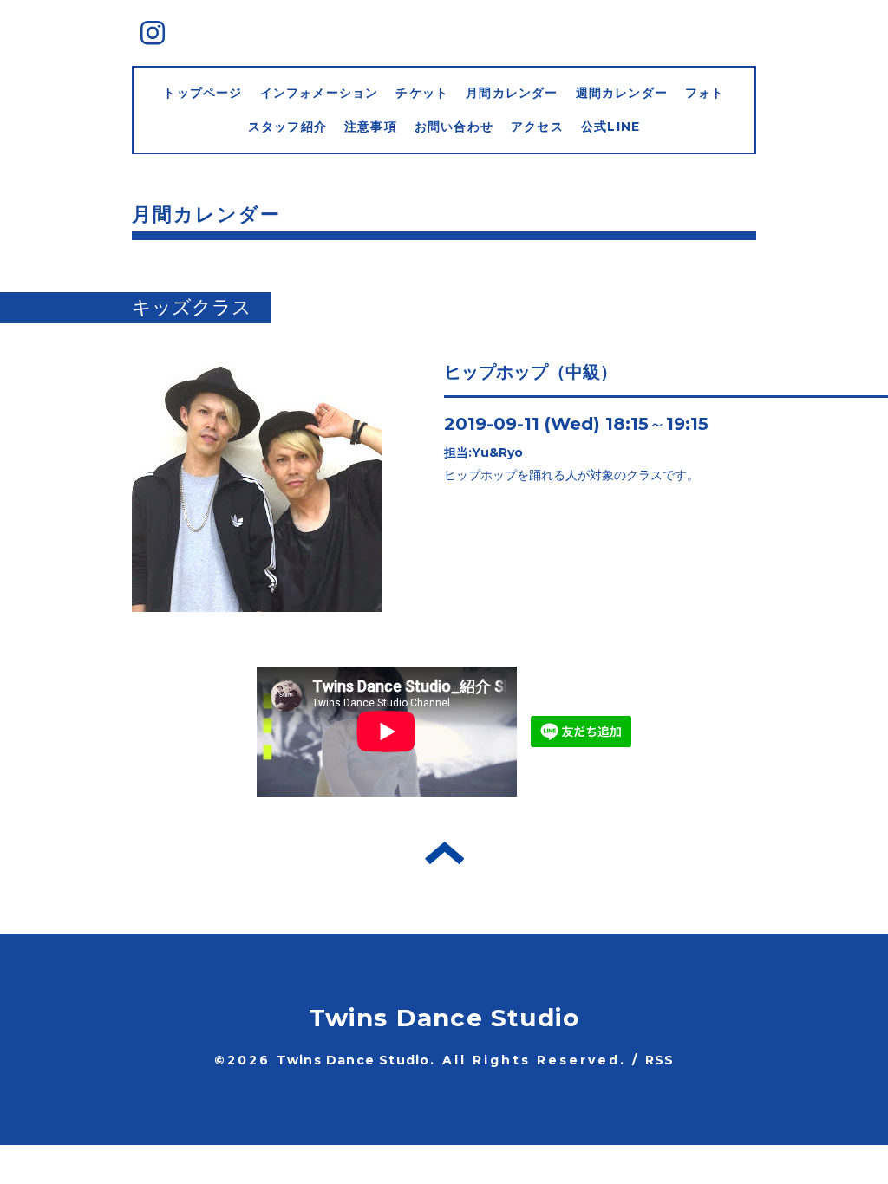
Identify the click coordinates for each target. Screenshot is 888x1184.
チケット (421, 93)
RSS (660, 1060)
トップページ (202, 93)
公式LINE (610, 126)
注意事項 (370, 126)
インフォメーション (319, 93)
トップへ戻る (444, 853)
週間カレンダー (622, 93)
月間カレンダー (512, 93)
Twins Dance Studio (444, 1017)
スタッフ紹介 (287, 126)
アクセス (537, 126)
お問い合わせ (454, 126)
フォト (705, 93)
